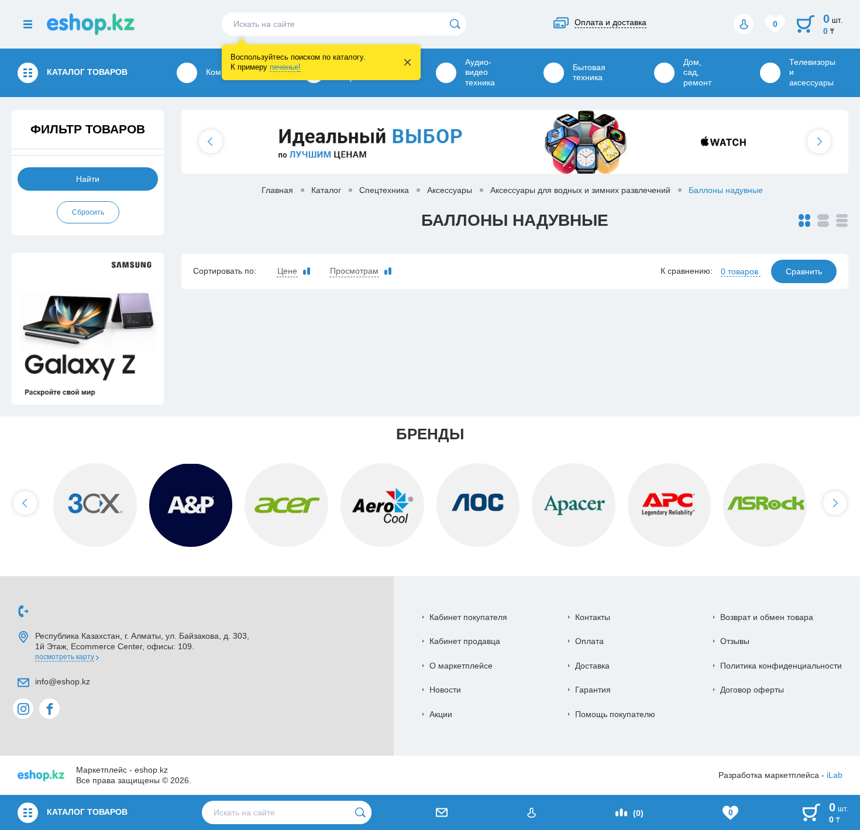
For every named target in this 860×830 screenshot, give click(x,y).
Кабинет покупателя (468, 617)
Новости (445, 689)
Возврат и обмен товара (766, 617)
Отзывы (734, 641)
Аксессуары (449, 190)
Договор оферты (752, 689)
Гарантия (593, 689)
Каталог (326, 190)
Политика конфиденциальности (781, 665)
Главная (277, 190)
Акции (440, 714)
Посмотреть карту (64, 657)
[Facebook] (49, 708)
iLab (834, 775)
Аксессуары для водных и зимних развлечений (580, 190)
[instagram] (23, 708)
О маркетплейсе (461, 665)
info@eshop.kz (62, 681)
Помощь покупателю (615, 714)
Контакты (592, 617)
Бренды (430, 434)
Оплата (589, 641)
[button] (210, 141)
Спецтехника (384, 190)
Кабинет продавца (464, 641)
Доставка (592, 665)
